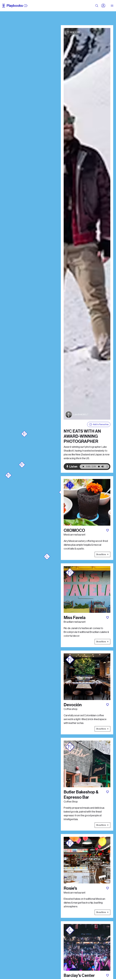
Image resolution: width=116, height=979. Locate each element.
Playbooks (15, 6)
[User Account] (104, 6)
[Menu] (112, 5)
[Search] (96, 5)
